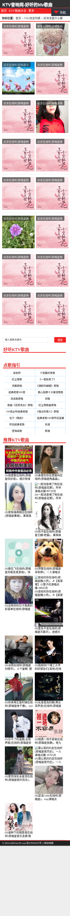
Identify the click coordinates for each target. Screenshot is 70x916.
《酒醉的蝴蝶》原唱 (50, 385)
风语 (50, 424)
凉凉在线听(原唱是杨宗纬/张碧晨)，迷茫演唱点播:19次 (16, 295)
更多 (31, 10)
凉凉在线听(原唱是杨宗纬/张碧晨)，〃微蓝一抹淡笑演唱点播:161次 (50, 26)
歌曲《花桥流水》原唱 (20, 406)
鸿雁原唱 (20, 385)
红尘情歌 (20, 379)
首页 (4, 10)
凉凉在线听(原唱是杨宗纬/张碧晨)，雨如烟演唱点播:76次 (16, 103)
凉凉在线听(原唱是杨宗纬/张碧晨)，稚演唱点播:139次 (50, 65)
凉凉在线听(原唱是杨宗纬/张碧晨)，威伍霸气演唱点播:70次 (16, 26)
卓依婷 (20, 372)
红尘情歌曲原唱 (50, 405)
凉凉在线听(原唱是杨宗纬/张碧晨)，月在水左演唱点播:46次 (50, 142)
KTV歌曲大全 (17, 10)
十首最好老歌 (50, 372)
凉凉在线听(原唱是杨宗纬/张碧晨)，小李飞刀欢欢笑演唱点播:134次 (50, 295)
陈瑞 (50, 430)
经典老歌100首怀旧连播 (50, 419)
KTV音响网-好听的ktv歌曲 (27, 4)
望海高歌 (20, 430)
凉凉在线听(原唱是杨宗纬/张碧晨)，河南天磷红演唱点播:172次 (50, 218)
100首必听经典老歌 (20, 411)
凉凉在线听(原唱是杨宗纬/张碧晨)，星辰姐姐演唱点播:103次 (16, 218)
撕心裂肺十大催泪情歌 (50, 393)
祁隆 (50, 398)
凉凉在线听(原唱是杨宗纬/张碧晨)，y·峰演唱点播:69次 (50, 103)
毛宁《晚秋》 (20, 418)
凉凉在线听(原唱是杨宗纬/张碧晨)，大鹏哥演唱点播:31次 (16, 180)
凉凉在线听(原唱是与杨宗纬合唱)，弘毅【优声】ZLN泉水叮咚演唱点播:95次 (16, 65)
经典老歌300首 (20, 392)
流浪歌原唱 (19, 398)
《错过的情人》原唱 (50, 411)
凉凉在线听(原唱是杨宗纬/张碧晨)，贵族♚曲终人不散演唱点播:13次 (50, 257)
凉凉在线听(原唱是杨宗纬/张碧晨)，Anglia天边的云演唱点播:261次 (16, 142)
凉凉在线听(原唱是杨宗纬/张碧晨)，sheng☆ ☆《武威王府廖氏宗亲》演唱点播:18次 (16, 257)
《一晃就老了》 (50, 379)
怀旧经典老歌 (20, 424)
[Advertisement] (35, 881)
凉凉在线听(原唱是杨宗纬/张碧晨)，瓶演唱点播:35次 (50, 180)
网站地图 (48, 843)
